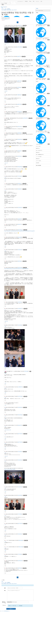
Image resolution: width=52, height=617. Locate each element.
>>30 (5, 367)
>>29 (5, 321)
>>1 (5, 48)
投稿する (11, 608)
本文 (5, 590)
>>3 (6, 43)
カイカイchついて (20, 1)
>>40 (5, 438)
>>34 (5, 383)
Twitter (30, 1)
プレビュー (4, 605)
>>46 (10, 429)
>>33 (5, 415)
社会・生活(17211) (39, 150)
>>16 (7, 162)
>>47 (7, 456)
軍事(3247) (38, 158)
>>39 (8, 429)
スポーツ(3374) (38, 160)
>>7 (5, 100)
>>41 (5, 447)
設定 (41, 1)
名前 (5, 587)
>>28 (6, 91)
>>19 (7, 43)
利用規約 (26, 1)
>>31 (7, 367)
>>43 (5, 510)
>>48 (5, 550)
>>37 (5, 429)
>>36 (5, 392)
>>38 (7, 429)
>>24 (5, 245)
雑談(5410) (38, 148)
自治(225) (37, 162)
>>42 (5, 456)
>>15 (5, 162)
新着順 (37, 8)
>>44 (5, 491)
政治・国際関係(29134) (40, 154)
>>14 (5, 167)
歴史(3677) (38, 152)
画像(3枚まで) (4, 602)
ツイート (3, 18)
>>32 (8, 367)
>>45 (5, 530)
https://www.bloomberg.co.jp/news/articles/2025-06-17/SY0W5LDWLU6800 (16, 268)
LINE (5, 18)
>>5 (5, 95)
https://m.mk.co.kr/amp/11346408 (9, 469)
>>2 (5, 43)
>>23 (5, 250)
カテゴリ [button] (37, 1)
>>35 (7, 321)
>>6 (5, 91)
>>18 (5, 179)
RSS (33, 1)
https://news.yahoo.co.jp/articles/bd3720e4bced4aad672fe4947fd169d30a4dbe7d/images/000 (19, 230)
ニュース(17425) (38, 156)
